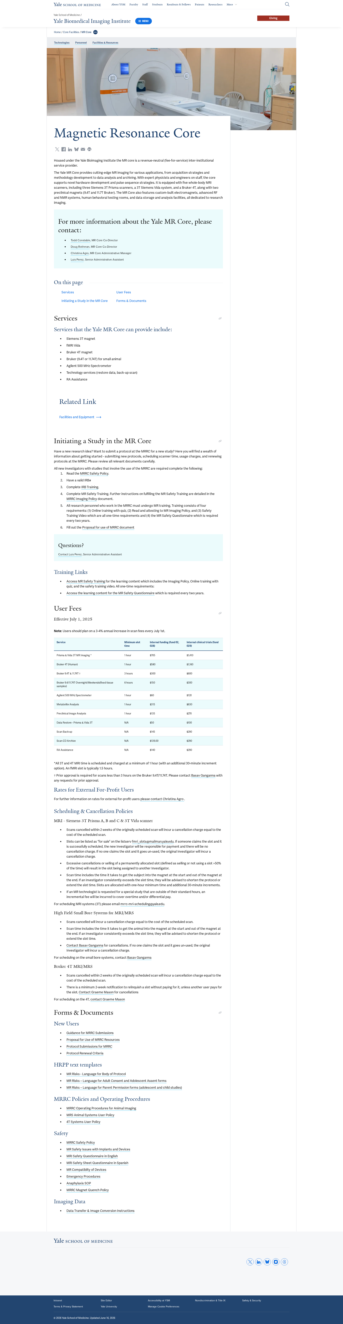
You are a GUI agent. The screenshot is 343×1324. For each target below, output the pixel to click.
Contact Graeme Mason (96, 992)
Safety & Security (251, 1300)
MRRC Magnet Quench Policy (87, 1190)
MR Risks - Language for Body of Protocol (96, 1074)
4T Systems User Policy (83, 1122)
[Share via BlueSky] (76, 149)
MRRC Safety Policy (94, 473)
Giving (273, 18)
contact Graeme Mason (107, 999)
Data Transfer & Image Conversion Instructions (100, 1211)
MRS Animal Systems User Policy (90, 1115)
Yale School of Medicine (67, 15)
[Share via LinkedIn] (70, 149)
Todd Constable (80, 240)
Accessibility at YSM (159, 1300)
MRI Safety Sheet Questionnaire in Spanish (97, 1163)
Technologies (61, 42)
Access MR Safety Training (85, 581)
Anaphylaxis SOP (78, 1183)
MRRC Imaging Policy (81, 499)
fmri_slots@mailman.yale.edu (153, 841)
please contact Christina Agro (162, 799)
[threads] (284, 1261)
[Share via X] (57, 149)
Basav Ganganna (203, 775)
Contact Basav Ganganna (84, 945)
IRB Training (89, 487)
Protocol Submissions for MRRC (89, 1046)
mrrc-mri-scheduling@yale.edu (142, 904)
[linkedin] (258, 1261)
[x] (250, 1261)
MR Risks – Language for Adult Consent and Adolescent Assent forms (116, 1081)
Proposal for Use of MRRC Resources (93, 1040)
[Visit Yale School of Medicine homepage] (83, 1242)
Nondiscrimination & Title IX (210, 1300)
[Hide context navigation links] (95, 32)
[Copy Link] (220, 318)
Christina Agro (80, 253)
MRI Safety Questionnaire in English (92, 1156)
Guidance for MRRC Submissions (90, 1033)
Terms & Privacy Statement (68, 1306)
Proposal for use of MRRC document (108, 527)
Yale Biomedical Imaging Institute (92, 21)
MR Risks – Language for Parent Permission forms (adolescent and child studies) (124, 1087)
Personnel (81, 42)
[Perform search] (287, 4)
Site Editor (106, 1300)
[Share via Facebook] (63, 149)
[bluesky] (267, 1261)
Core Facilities (71, 32)
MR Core (86, 32)
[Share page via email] (83, 149)
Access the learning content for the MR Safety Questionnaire (110, 593)
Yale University (109, 1306)
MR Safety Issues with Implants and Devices (98, 1149)
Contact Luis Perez (70, 554)
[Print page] (89, 149)
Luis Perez (77, 259)
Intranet (58, 1300)
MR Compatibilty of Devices (86, 1170)
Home (57, 32)
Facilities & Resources (105, 42)
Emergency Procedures (83, 1176)
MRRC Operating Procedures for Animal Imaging (101, 1108)
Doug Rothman (80, 247)
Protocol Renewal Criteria (84, 1053)
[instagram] (275, 1261)
